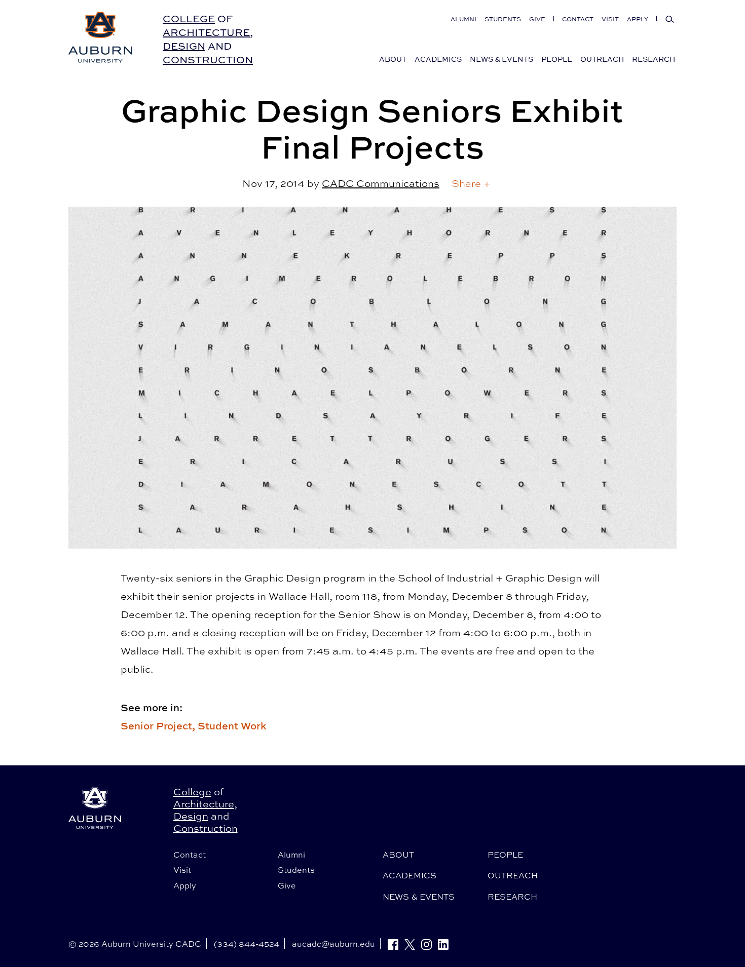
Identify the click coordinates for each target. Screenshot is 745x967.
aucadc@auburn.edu (333, 943)
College (189, 18)
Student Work (232, 725)
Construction (208, 59)
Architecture (206, 32)
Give (537, 19)
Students (503, 19)
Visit (610, 19)
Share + (471, 183)
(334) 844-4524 (246, 943)
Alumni (463, 19)
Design (184, 46)
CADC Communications (380, 183)
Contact (577, 19)
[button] (471, 183)
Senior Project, (159, 725)
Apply (637, 19)
